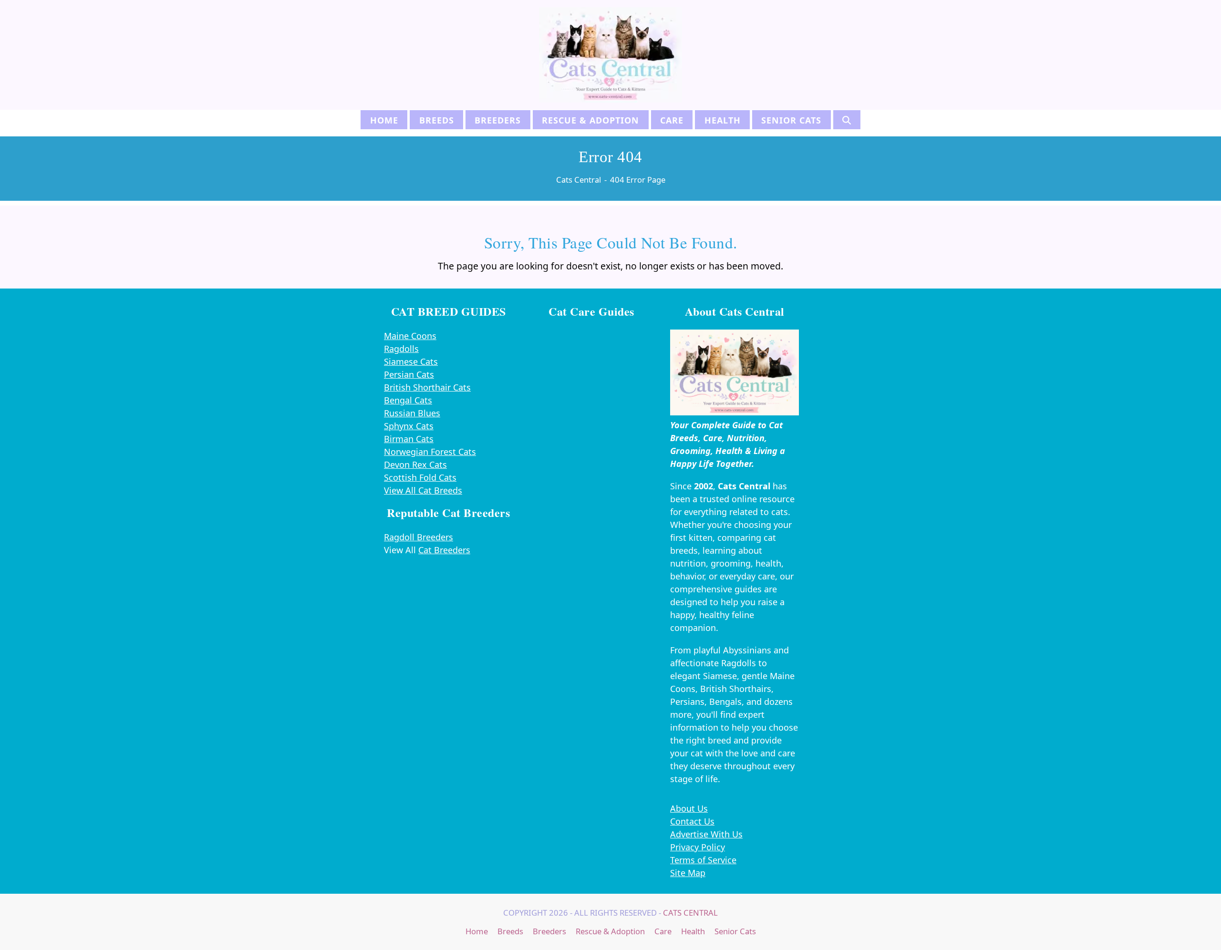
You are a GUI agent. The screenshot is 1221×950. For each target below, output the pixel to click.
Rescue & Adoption (610, 931)
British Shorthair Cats (427, 387)
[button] (846, 119)
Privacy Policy (697, 847)
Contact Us (692, 821)
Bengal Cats (408, 400)
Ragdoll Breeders (418, 537)
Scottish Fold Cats (420, 477)
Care (663, 931)
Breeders (549, 931)
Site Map (687, 872)
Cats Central (690, 912)
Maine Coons (410, 335)
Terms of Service (703, 860)
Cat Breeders (444, 550)
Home (477, 931)
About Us (689, 808)
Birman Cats (409, 438)
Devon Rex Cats (415, 464)
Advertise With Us (706, 834)
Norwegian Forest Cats (430, 451)
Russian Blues (412, 413)
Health (693, 931)
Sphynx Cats (409, 426)
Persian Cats (409, 374)
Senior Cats (735, 931)
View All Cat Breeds (423, 490)
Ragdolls (401, 348)
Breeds (510, 931)
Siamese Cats (411, 361)
